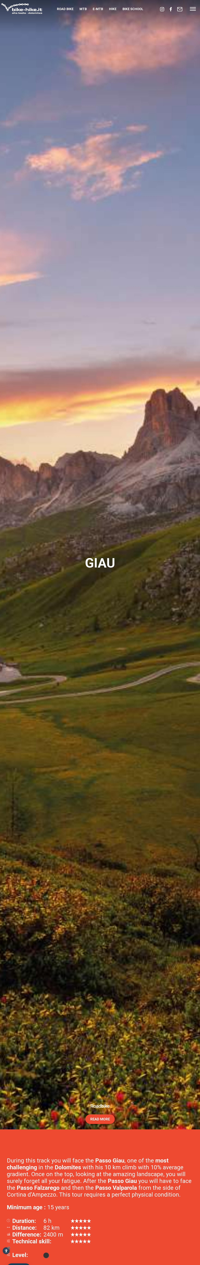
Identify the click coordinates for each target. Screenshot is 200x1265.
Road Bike (65, 9)
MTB (83, 9)
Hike (112, 9)
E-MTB (98, 9)
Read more (100, 1255)
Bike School (132, 9)
